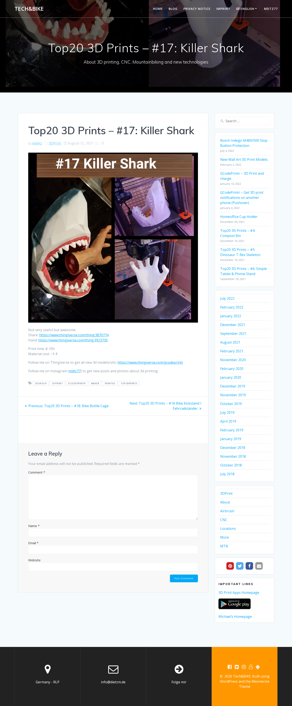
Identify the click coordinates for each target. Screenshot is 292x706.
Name (34, 526)
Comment (36, 472)
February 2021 (231, 351)
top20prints (129, 383)
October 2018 (231, 465)
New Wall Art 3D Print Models (244, 159)
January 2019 (230, 438)
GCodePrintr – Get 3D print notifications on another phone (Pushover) (241, 197)
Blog (173, 9)
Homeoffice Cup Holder (239, 216)
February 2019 (231, 430)
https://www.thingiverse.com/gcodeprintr (150, 362)
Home (158, 9)
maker (95, 383)
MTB (224, 546)
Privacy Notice (197, 9)
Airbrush (227, 511)
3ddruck (41, 383)
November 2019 (233, 395)
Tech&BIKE (29, 9)
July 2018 (227, 474)
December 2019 (232, 386)
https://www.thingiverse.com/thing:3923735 (73, 340)
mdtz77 (271, 9)
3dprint (57, 383)
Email (33, 543)
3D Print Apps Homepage (238, 592)
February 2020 (231, 368)
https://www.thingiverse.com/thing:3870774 (74, 335)
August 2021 (230, 342)
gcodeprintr (77, 383)
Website (34, 560)
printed (110, 383)
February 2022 (231, 307)
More (224, 537)
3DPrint (55, 143)
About (225, 502)
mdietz (36, 143)
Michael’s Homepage (235, 616)
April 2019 (228, 421)
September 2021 (233, 333)
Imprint (223, 9)
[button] (230, 566)
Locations (228, 528)
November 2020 (233, 359)
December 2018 (232, 447)
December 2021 (232, 324)
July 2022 (227, 298)
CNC (223, 519)
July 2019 (227, 412)
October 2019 (231, 403)
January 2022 (230, 316)
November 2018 (233, 456)
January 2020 (230, 377)
